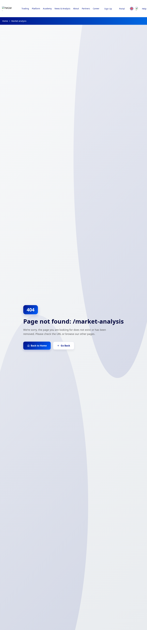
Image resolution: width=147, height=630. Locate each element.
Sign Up (108, 8)
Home (5, 21)
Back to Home (39, 345)
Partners (86, 8)
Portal (122, 8)
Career (96, 8)
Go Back (65, 345)
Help (144, 8)
